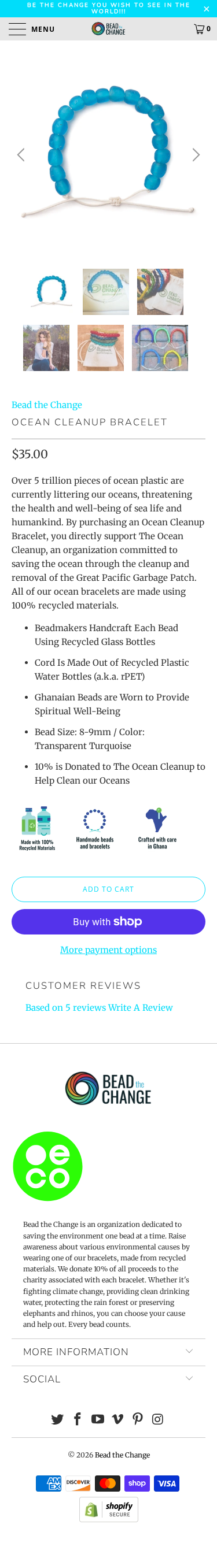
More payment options (108, 949)
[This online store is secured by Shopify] (108, 1519)
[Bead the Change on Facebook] (78, 1420)
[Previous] (22, 154)
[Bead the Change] (108, 28)
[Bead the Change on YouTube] (97, 1420)
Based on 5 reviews (65, 1007)
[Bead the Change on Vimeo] (118, 1420)
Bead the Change (47, 404)
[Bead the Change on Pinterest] (138, 1420)
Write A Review (140, 1007)
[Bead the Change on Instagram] (158, 1420)
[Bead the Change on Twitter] (58, 1420)
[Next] (194, 154)
